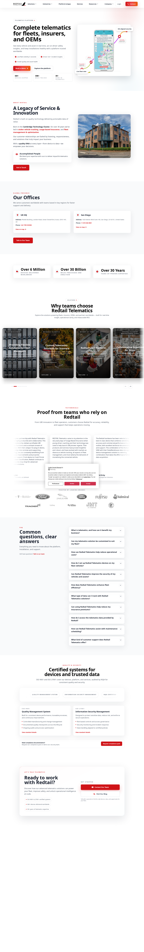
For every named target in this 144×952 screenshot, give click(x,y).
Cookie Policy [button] (86, 477)
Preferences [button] (79, 479)
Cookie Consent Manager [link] (55, 467)
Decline (72, 483)
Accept (88, 483)
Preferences (55, 483)
